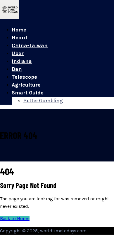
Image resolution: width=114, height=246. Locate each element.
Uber (18, 53)
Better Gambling (43, 100)
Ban (17, 69)
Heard (19, 37)
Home (19, 30)
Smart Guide (28, 92)
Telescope (24, 77)
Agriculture (26, 85)
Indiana (22, 61)
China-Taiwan (30, 45)
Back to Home (15, 218)
